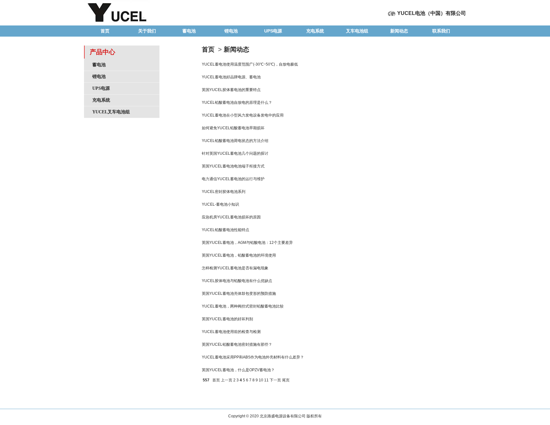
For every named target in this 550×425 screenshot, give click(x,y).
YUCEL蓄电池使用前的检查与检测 (231, 331)
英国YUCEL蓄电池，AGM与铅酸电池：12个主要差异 (247, 242)
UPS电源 (273, 30)
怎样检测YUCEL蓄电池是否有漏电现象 (235, 268)
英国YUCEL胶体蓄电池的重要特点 (231, 90)
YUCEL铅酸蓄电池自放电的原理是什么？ (237, 102)
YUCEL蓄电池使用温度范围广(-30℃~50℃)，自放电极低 (250, 64)
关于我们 (147, 30)
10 (261, 380)
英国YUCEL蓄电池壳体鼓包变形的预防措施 (239, 293)
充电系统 (315, 30)
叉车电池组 (357, 30)
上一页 (226, 380)
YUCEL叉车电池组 (111, 112)
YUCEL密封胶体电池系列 (223, 191)
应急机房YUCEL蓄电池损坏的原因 (231, 217)
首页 (105, 30)
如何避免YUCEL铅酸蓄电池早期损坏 (233, 128)
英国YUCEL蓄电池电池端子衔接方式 (233, 166)
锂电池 (231, 30)
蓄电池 (189, 30)
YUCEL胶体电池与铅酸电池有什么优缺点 (237, 281)
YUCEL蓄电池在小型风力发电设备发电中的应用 (243, 115)
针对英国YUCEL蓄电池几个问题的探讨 (235, 153)
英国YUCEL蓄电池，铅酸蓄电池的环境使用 (239, 255)
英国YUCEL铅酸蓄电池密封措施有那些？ (237, 344)
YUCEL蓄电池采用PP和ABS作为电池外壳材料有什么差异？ (253, 357)
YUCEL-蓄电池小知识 (220, 204)
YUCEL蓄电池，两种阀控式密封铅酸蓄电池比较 (243, 306)
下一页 (275, 380)
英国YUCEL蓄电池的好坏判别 (227, 319)
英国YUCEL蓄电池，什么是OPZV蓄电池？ (238, 370)
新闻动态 (399, 30)
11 (266, 380)
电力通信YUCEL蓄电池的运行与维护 (233, 179)
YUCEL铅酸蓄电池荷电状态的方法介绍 (235, 140)
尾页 (286, 380)
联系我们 (441, 30)
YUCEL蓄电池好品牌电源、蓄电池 (231, 77)
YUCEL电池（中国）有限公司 (431, 13)
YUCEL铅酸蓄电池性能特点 (225, 230)
